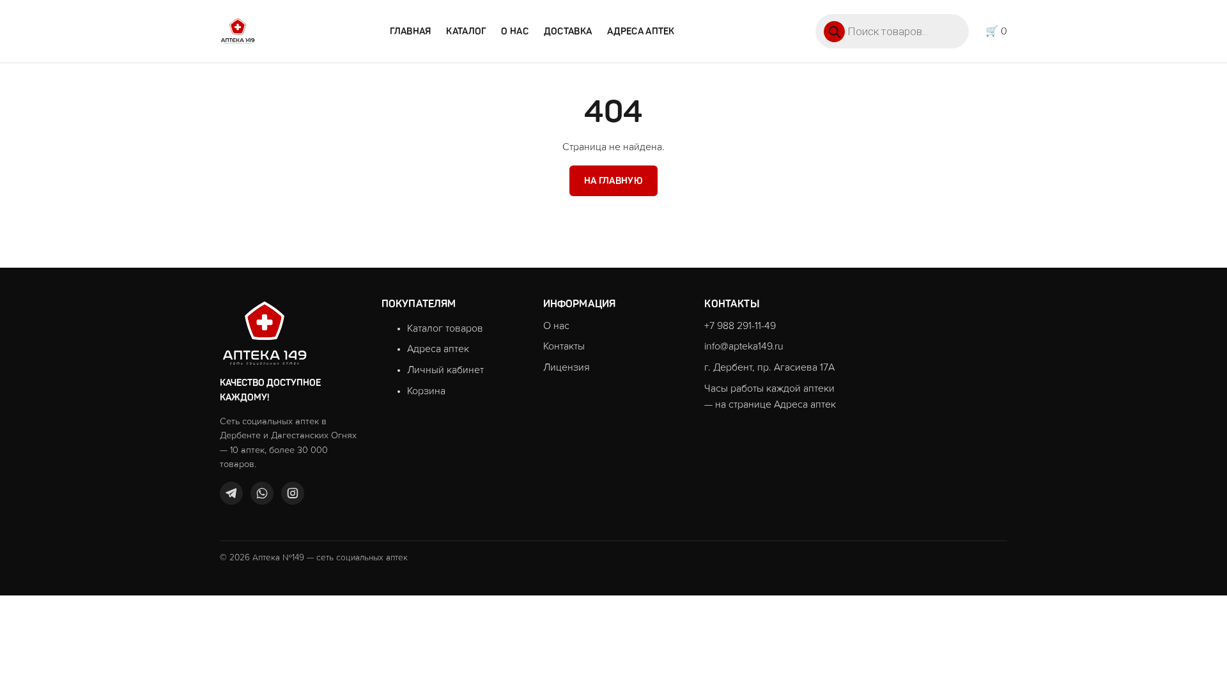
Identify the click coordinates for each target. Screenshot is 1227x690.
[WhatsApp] (262, 493)
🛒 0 (996, 31)
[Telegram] (231, 493)
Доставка (568, 31)
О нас (514, 31)
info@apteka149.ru (743, 346)
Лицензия (566, 367)
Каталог (466, 31)
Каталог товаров (445, 328)
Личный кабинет (445, 370)
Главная (410, 31)
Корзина (426, 391)
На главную (613, 181)
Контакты (564, 346)
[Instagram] (292, 493)
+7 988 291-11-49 (740, 326)
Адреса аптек (640, 31)
